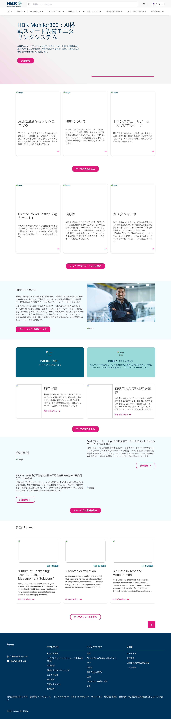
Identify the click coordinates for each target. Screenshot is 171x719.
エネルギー (131, 667)
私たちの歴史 (52, 654)
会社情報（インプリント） (41, 697)
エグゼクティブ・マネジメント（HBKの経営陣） (65, 659)
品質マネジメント (54, 684)
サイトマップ (96, 697)
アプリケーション (94, 647)
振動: (89, 677)
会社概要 (123, 697)
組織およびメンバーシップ (58, 670)
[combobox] (82, 4)
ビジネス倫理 (52, 675)
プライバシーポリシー (80, 697)
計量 (89, 686)
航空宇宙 (130, 658)
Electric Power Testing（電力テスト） (102, 658)
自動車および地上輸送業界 (138, 663)
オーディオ (131, 654)
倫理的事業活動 (110, 697)
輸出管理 (50, 679)
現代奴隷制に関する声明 (17, 697)
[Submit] (29, 4)
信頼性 (89, 667)
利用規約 (50, 689)
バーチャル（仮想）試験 (97, 681)
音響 (89, 654)
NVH (89, 663)
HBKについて (53, 647)
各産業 (129, 647)
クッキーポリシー (61, 697)
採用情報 (50, 666)
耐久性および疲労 (94, 672)
